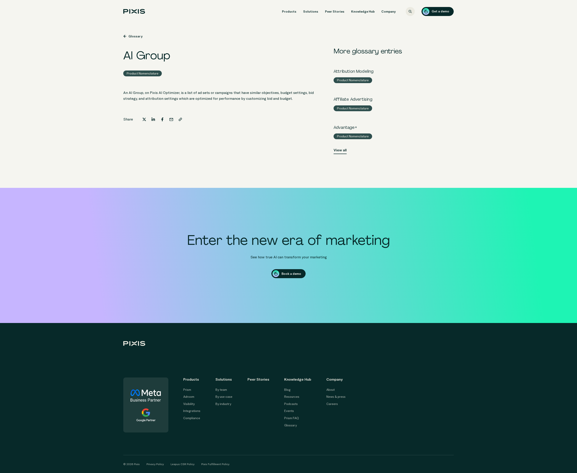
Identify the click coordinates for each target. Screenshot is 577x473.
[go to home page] (134, 11)
